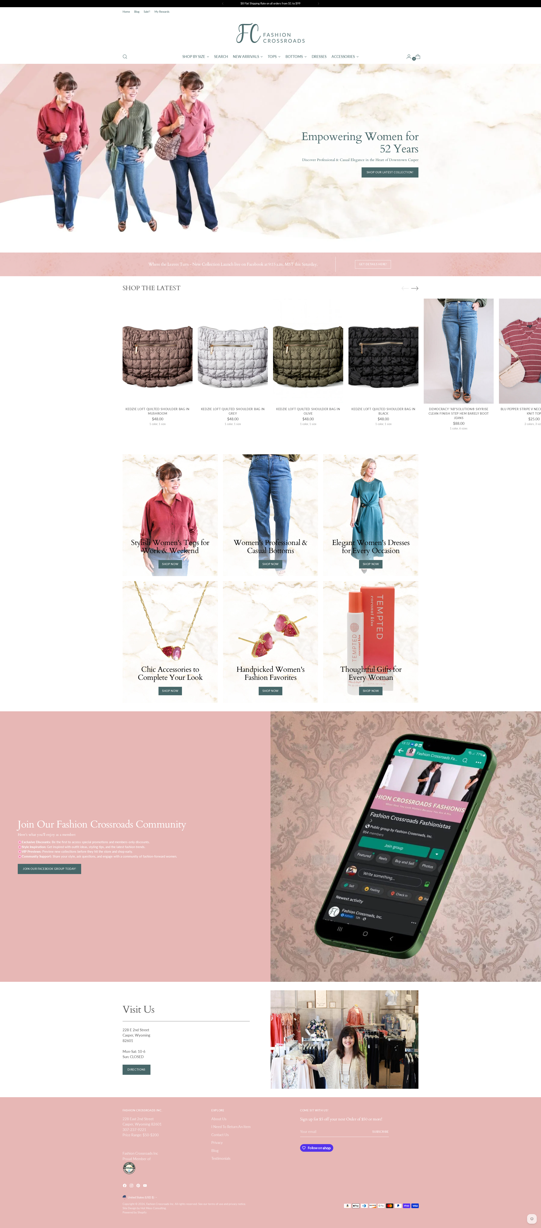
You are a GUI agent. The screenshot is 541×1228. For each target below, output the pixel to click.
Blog (215, 1150)
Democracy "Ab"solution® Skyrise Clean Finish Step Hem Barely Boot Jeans (459, 413)
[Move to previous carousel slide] (405, 288)
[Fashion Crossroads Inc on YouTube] (145, 1186)
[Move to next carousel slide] (414, 288)
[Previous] (222, 3)
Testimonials (220, 1158)
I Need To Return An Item (231, 1126)
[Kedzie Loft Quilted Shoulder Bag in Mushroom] (158, 351)
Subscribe (380, 1131)
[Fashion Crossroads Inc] (270, 32)
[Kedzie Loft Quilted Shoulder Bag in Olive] (308, 351)
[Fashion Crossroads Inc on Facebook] (125, 1186)
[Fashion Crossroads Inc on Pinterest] (138, 1186)
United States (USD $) (141, 1197)
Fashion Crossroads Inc (160, 1204)
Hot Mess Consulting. (154, 1208)
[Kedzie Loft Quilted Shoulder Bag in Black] (383, 351)
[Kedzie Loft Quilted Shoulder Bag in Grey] (233, 351)
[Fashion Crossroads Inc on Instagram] (131, 1186)
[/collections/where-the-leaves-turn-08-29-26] (270, 154)
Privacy (217, 1142)
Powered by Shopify (135, 1212)
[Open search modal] (125, 56)
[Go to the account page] (407, 56)
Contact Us (220, 1134)
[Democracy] (459, 351)
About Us (218, 1119)
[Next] (318, 3)
